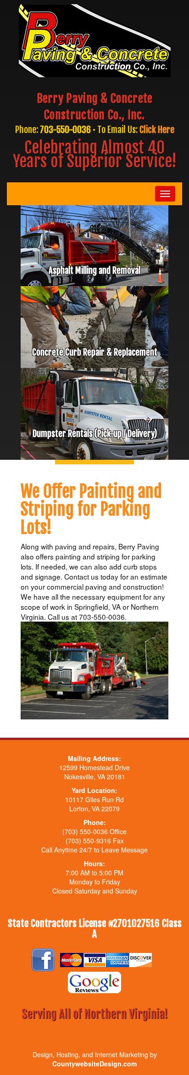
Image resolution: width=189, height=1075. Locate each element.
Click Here (156, 129)
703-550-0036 (65, 129)
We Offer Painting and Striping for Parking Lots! (91, 509)
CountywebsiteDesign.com (94, 1063)
